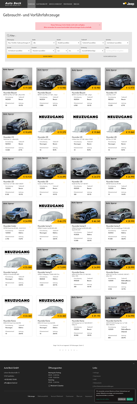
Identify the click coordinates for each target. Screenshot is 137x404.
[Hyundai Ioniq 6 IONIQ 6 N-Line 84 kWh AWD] (17, 258)
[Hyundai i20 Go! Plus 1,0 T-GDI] (120, 123)
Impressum (97, 376)
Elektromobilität (41, 4)
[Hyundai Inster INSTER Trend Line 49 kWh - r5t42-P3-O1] (17, 212)
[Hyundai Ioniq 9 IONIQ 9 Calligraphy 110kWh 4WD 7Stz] (51, 258)
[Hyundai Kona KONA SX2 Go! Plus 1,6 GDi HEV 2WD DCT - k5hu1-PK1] (120, 258)
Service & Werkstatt (55, 4)
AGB (94, 379)
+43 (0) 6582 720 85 (10, 379)
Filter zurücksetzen (110, 56)
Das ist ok (129, 399)
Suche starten (47, 56)
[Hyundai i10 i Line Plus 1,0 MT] (120, 79)
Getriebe (108, 40)
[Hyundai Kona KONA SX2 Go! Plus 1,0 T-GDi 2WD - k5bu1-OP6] (86, 258)
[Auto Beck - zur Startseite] (13, 4)
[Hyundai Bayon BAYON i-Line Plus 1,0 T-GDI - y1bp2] (86, 79)
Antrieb (9, 47)
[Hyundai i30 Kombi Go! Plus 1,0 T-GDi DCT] (86, 168)
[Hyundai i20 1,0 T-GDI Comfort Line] (51, 123)
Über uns (76, 4)
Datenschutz (97, 383)
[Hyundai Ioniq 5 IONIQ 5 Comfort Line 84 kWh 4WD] (51, 212)
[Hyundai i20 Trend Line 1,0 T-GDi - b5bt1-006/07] (17, 168)
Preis (57, 47)
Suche (107, 47)
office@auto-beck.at (10, 383)
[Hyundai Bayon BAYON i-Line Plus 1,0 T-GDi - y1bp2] (51, 79)
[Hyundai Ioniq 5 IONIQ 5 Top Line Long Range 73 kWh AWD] (120, 212)
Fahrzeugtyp (10, 40)
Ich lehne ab (121, 399)
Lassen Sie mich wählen (102, 399)
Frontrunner (67, 4)
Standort (34, 47)
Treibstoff (84, 40)
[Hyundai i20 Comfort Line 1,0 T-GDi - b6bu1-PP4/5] (86, 123)
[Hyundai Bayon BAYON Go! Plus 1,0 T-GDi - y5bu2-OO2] (17, 79)
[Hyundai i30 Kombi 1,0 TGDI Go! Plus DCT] (51, 168)
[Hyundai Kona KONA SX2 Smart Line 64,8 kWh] (17, 307)
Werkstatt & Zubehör (57, 386)
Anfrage (96, 373)
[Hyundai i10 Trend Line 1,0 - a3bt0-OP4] (17, 123)
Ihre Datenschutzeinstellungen (103, 386)
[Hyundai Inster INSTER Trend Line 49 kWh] (120, 168)
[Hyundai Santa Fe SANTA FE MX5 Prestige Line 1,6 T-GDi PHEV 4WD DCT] (120, 307)
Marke (34, 40)
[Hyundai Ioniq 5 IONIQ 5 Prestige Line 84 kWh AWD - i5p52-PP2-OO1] (86, 212)
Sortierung (84, 47)
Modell (59, 40)
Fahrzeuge (31, 4)
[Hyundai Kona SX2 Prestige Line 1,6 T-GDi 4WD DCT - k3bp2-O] (86, 307)
